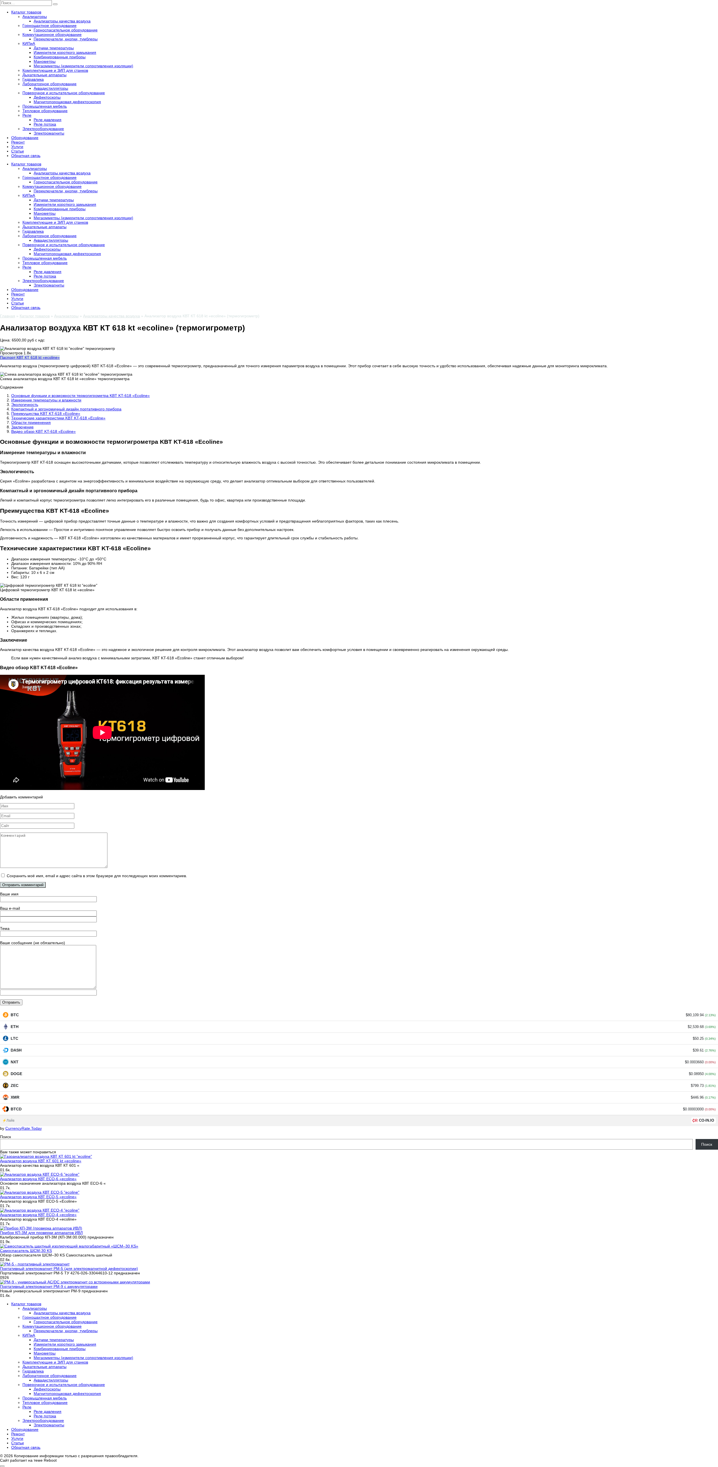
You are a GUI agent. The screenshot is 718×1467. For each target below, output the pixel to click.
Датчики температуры (54, 48)
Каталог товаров (26, 12)
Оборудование (24, 137)
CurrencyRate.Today (23, 1128)
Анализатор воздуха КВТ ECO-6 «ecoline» (38, 1179)
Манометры (45, 61)
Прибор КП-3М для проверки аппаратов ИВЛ (41, 1232)
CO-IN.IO (706, 1120)
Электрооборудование (43, 128)
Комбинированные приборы (60, 57)
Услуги (17, 146)
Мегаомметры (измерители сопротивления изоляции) (83, 66)
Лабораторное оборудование (49, 84)
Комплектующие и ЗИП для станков (55, 70)
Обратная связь (25, 155)
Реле (26, 115)
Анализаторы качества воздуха (62, 21)
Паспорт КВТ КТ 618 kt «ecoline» (30, 357)
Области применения (31, 422)
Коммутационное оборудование (52, 34)
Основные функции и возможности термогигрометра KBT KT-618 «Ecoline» (80, 395)
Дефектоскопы (47, 97)
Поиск (5, 1137)
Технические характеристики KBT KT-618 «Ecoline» (58, 418)
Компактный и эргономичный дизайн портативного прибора (66, 409)
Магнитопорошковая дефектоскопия (67, 102)
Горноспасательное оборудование (66, 30)
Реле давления (47, 119)
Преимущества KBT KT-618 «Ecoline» (45, 413)
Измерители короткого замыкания (65, 52)
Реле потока (45, 124)
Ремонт (18, 142)
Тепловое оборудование (45, 110)
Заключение (22, 427)
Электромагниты (49, 133)
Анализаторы (34, 16)
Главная (7, 316)
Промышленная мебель (44, 106)
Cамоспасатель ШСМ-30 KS (26, 1250)
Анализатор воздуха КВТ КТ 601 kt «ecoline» (40, 1161)
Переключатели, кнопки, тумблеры (66, 39)
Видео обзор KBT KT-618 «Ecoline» (43, 431)
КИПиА (28, 43)
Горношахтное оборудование (49, 25)
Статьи (17, 151)
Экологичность (24, 404)
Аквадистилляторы (51, 88)
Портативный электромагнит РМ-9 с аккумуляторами (49, 1286)
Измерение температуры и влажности (46, 400)
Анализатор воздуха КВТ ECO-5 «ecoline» (38, 1197)
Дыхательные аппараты (44, 75)
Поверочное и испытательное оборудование (63, 93)
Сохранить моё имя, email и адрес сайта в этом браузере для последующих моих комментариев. (97, 876)
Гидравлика (33, 79)
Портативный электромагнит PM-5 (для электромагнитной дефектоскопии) (69, 1268)
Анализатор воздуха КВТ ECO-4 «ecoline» (38, 1214)
